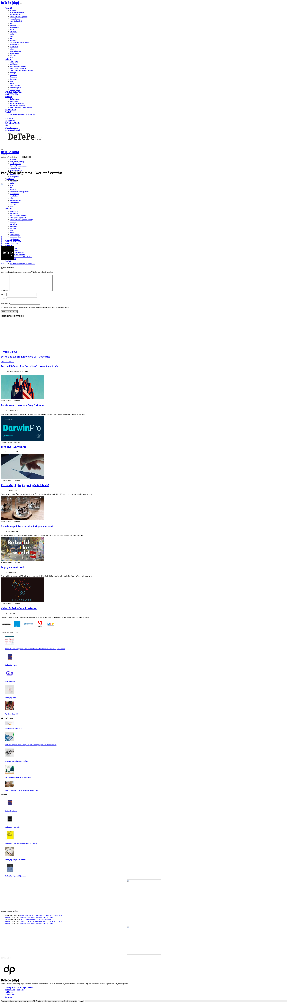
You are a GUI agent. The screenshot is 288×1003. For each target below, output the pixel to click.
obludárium (14, 47)
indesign (13, 73)
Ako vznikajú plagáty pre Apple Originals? (25, 485)
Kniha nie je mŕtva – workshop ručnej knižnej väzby (22, 790)
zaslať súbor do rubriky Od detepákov (22, 114)
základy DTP (14, 62)
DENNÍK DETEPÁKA (13, 92)
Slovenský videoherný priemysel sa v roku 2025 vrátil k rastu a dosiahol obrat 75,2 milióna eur (35, 649)
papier (12, 29)
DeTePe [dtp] (10, 3)
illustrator (13, 77)
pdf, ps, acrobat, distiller (18, 66)
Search (26, 157)
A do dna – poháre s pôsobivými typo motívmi (27, 526)
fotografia (13, 32)
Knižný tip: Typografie (12, 827)
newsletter (10, 995)
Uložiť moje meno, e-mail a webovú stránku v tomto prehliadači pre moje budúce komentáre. (36, 308)
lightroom (13, 79)
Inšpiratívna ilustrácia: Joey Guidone (22, 405)
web (11, 36)
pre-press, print (15, 25)
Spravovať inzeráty (13, 130)
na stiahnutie (14, 44)
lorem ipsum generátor (17, 105)
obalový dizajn (14, 27)
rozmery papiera (15, 88)
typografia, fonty (15, 19)
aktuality (13, 10)
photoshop (13, 75)
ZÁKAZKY (13, 55)
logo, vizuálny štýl (16, 21)
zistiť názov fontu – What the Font (21, 107)
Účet (7, 126)
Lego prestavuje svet (12, 567)
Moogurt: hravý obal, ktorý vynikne (16, 761)
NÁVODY (8, 60)
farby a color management (18, 17)
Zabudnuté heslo (12, 123)
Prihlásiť (9, 119)
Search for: (5, 155)
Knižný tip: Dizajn (11, 665)
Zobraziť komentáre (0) (12, 316)
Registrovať (10, 121)
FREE (11, 57)
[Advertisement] (144, 335)
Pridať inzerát (11, 128)
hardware (13, 40)
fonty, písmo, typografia (18, 68)
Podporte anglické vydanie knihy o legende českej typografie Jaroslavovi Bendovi (30, 745)
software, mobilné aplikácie (19, 42)
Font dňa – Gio (10, 681)
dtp (11, 23)
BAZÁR (8, 112)
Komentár (5, 290)
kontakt (8, 997)
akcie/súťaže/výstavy (17, 12)
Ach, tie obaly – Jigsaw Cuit (13, 728)
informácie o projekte (14, 990)
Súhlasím (81, 1001)
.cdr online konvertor (17, 103)
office (12, 83)
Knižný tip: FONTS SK (12, 697)
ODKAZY (8, 97)
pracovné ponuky (15, 51)
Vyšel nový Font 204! (11, 714)
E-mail (4, 299)
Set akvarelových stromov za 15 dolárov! (18, 777)
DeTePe (9, 179)
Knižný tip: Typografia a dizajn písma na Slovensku (21, 843)
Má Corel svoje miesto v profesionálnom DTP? (36, 917)
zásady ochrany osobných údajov (19, 988)
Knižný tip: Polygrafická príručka (15, 860)
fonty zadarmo (15, 85)
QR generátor (14, 101)
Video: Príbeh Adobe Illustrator (19, 608)
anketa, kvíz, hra (15, 14)
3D (11, 38)
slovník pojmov (15, 90)
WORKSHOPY (10, 110)
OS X (11, 81)
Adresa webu (5, 303)
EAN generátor (14, 99)
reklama (9, 992)
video (12, 49)
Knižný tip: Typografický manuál (15, 876)
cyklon (7, 917)
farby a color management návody (21, 70)
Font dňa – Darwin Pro (13, 447)
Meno (3, 294)
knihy (12, 34)
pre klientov (14, 64)
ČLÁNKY (8, 8)
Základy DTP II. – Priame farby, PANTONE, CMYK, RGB (41, 915)
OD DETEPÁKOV (11, 94)
